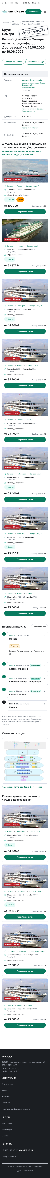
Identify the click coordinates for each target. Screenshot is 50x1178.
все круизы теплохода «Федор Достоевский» (33, 84)
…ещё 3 (40, 891)
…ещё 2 (39, 306)
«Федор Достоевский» (32, 80)
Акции (17, 3)
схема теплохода (28, 88)
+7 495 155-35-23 (10, 1150)
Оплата (5, 1136)
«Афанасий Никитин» (15, 255)
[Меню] (45, 11)
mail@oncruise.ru (9, 1156)
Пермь (19, 186)
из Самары (15, 22)
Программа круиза (13, 62)
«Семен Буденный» (14, 195)
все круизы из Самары (30, 128)
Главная (5, 22)
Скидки (11, 199)
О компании (7, 3)
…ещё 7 (36, 186)
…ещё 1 (38, 831)
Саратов (20, 420)
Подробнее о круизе (25, 212)
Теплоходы (7, 1129)
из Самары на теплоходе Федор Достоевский (33, 22)
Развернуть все (39, 627)
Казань (19, 366)
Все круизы (7, 1123)
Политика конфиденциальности (16, 1109)
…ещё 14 (37, 246)
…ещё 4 (40, 474)
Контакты (26, 3)
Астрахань (21, 534)
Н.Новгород (21, 474)
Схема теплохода (36, 62)
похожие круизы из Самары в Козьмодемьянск (33, 110)
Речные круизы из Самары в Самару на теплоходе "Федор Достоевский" (21, 153)
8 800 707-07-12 (26, 1150)
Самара (10, 186)
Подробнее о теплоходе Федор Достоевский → (23, 787)
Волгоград (21, 306)
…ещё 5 (39, 534)
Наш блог (36, 3)
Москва (20, 246)
